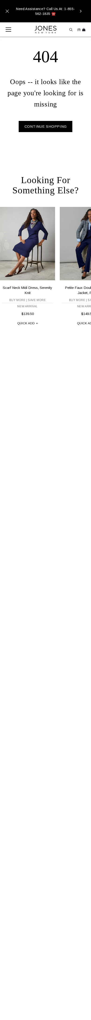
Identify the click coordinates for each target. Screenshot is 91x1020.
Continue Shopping (45, 126)
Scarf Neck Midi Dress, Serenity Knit (27, 290)
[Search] (71, 29)
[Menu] (6, 29)
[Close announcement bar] (7, 11)
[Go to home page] (45, 30)
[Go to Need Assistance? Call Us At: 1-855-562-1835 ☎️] (45, 11)
